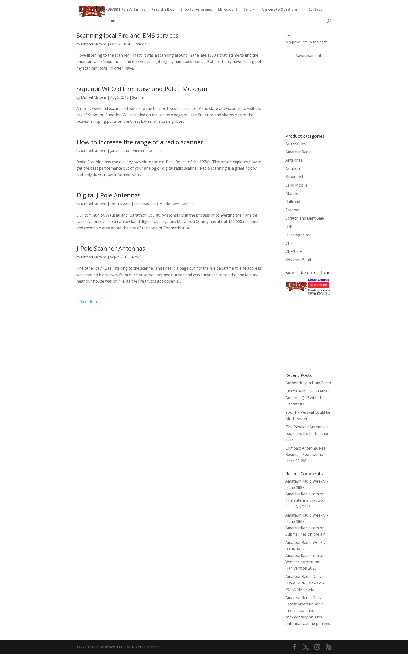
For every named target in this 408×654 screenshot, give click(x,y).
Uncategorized (298, 234)
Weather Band (298, 259)
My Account (227, 10)
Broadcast (294, 176)
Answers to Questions (280, 10)
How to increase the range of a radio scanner (139, 142)
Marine (291, 193)
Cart (247, 10)
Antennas (140, 150)
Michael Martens (93, 44)
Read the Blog (162, 10)
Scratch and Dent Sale (304, 218)
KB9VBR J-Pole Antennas (125, 10)
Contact (315, 10)
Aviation (292, 168)
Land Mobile (296, 185)
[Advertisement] (320, 95)
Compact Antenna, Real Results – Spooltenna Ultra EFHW (306, 454)
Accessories (295, 143)
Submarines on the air (305, 534)
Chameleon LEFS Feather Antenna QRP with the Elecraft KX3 (307, 397)
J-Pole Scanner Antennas (110, 248)
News (176, 203)
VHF (289, 243)
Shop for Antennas (196, 10)
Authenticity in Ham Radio (308, 382)
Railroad (292, 201)
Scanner (140, 44)
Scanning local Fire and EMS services (127, 35)
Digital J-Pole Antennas (108, 195)
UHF (289, 226)
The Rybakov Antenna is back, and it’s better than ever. (307, 433)
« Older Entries (89, 301)
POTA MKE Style (299, 589)
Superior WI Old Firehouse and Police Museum (141, 88)
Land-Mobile (160, 203)
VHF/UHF (293, 251)
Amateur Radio (298, 151)
